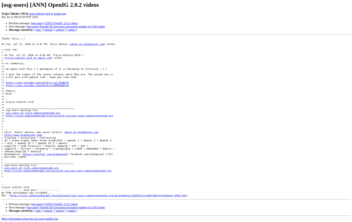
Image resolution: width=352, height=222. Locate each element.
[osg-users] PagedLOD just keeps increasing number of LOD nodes (65, 26)
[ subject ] (60, 29)
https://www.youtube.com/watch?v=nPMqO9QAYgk (37, 85)
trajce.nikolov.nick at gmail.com (47, 13)
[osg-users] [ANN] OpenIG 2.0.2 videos (54, 23)
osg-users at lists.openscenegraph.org (33, 113)
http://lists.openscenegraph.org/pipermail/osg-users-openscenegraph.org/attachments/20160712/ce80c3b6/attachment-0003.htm (98, 195)
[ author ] (71, 29)
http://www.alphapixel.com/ (23, 135)
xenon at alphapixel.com (87, 44)
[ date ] (38, 29)
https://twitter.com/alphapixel (45, 154)
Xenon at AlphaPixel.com (81, 132)
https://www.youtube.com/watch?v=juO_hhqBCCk (37, 82)
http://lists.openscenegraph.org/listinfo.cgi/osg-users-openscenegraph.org (59, 115)
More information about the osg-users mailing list (29, 218)
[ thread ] (48, 29)
